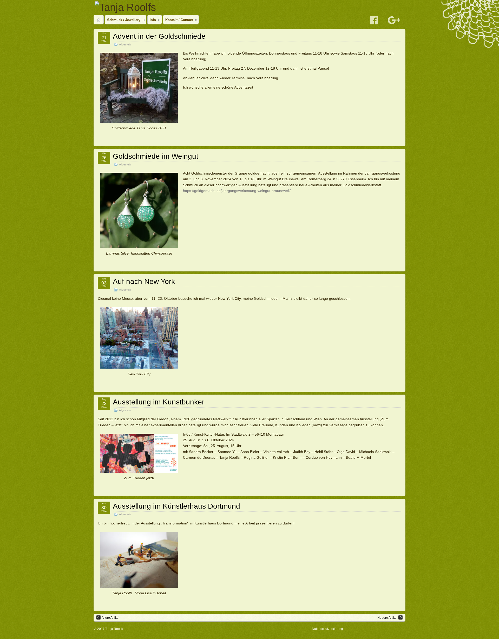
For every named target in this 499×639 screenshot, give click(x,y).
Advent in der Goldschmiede (159, 36)
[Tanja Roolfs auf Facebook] (374, 19)
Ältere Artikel (110, 618)
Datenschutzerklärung (327, 629)
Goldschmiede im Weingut (155, 156)
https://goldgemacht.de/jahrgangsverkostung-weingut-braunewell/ (237, 191)
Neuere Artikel (387, 618)
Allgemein (125, 44)
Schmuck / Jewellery (123, 20)
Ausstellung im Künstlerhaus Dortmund (176, 506)
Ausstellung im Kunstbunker (158, 402)
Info (153, 20)
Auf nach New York (144, 281)
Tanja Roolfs (114, 629)
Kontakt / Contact (179, 20)
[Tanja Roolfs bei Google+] (394, 19)
